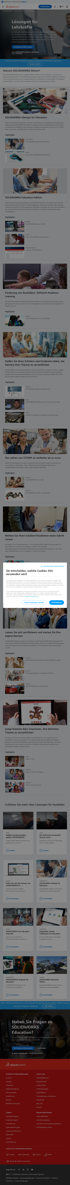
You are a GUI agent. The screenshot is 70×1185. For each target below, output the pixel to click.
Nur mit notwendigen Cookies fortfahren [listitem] (52, 566)
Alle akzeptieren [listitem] (56, 602)
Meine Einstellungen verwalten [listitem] (34, 602)
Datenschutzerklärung (31, 596)
